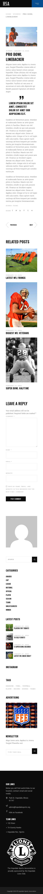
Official (9, 591)
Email (9, 461)
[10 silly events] (9, 636)
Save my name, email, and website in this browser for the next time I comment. (20, 489)
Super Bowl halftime (17, 388)
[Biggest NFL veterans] (21, 304)
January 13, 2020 (21, 51)
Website (9, 473)
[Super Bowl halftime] (21, 360)
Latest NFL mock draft (22, 656)
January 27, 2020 (21, 626)
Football (26, 686)
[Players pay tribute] (9, 627)
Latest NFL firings (15, 278)
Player (8, 595)
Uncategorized (11, 606)
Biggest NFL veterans (17, 333)
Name (9, 450)
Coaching (10, 686)
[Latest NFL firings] (21, 260)
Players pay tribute (21, 628)
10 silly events (19, 637)
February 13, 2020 (14, 275)
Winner (17, 14)
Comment (10, 416)
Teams (15, 205)
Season (8, 598)
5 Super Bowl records (22, 646)
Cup (7, 580)
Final (18, 686)
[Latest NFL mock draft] (9, 655)
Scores (9, 205)
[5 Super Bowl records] (9, 646)
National (9, 587)
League (8, 584)
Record (17, 689)
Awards (9, 576)
